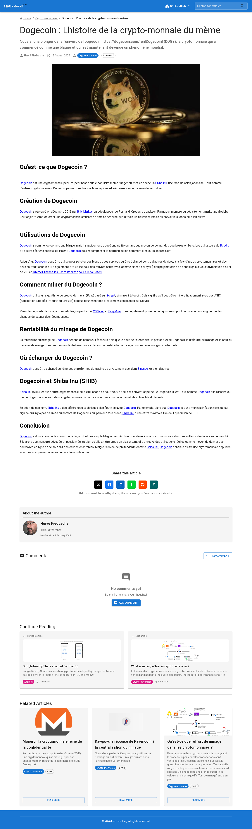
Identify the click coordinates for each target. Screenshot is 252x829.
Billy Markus (85, 211)
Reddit (224, 245)
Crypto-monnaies (46, 18)
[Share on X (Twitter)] (98, 485)
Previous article (34, 636)
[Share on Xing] (154, 485)
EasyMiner (114, 311)
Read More (53, 800)
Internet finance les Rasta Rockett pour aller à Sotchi (67, 272)
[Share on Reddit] (143, 485)
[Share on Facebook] (109, 485)
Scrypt (110, 295)
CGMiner (98, 311)
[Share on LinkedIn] (120, 485)
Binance (143, 368)
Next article (141, 636)
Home (27, 18)
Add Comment (220, 555)
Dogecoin (26, 183)
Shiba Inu (161, 183)
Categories (178, 5)
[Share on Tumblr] (131, 485)
